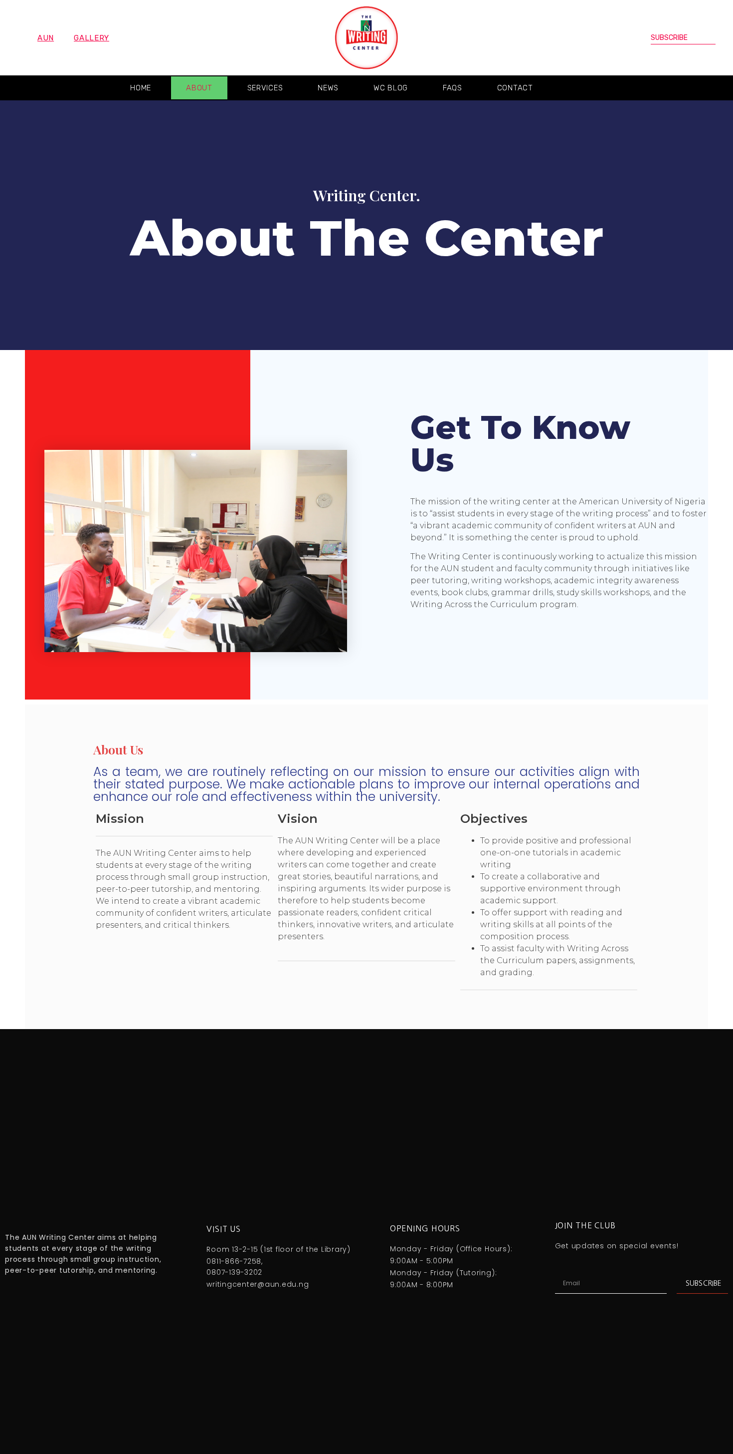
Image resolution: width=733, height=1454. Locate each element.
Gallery (91, 37)
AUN (45, 37)
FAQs (452, 87)
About (199, 87)
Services (265, 87)
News (328, 87)
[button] (706, 88)
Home (140, 87)
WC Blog (390, 87)
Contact (515, 87)
